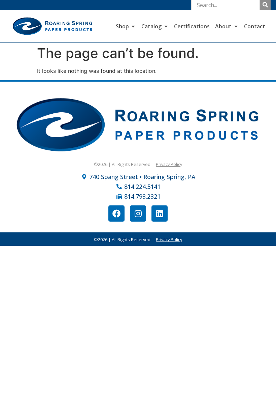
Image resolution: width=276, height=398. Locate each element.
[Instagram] (138, 213)
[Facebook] (116, 213)
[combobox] (225, 5)
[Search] (265, 5)
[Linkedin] (159, 213)
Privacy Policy (169, 164)
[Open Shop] (133, 26)
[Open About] (236, 26)
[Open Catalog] (166, 26)
